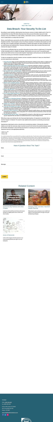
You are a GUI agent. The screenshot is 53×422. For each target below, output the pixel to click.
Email (2, 156)
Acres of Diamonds (8, 235)
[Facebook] (3, 415)
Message (3, 164)
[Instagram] (8, 415)
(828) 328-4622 (8, 402)
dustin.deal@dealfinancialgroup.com (10, 412)
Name (2, 148)
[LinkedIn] (5, 415)
